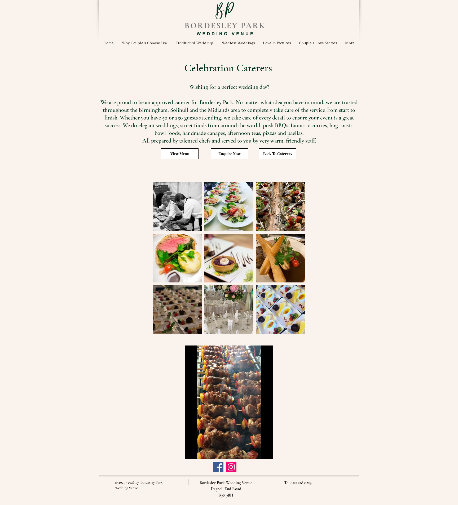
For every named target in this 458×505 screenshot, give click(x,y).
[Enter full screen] (265, 451)
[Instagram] (231, 467)
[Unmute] (200, 451)
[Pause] (191, 451)
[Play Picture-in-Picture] (256, 451)
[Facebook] (218, 467)
